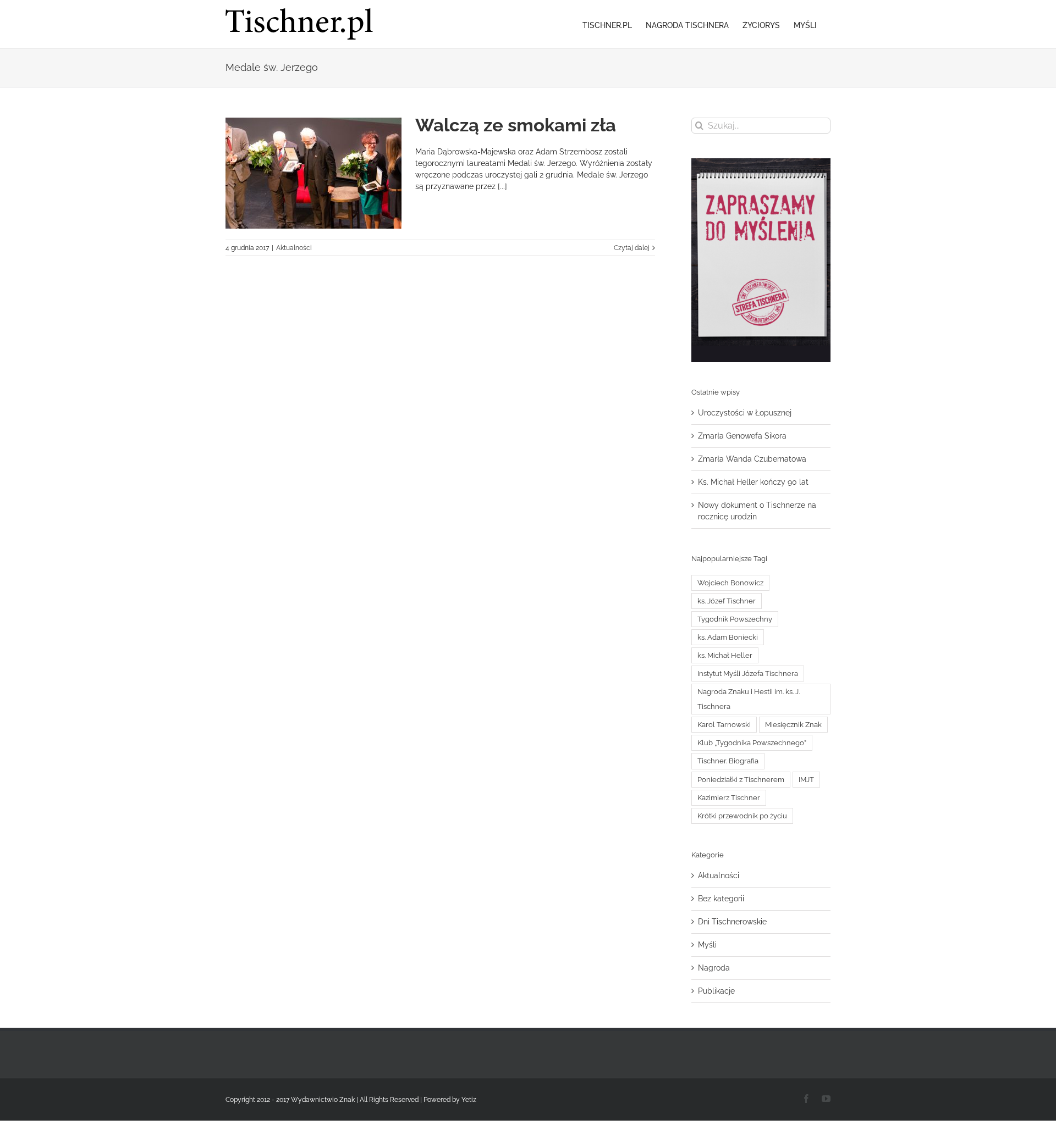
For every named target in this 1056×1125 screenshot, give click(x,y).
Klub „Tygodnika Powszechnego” (751, 743)
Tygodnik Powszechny (734, 619)
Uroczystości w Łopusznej (744, 412)
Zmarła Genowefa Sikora (742, 435)
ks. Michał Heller (724, 655)
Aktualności (294, 248)
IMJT (806, 779)
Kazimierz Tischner (728, 798)
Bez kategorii (721, 898)
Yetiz (468, 1100)
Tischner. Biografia (727, 761)
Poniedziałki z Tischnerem (740, 779)
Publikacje (716, 991)
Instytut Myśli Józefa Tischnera (747, 673)
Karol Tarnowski (724, 725)
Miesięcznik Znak (793, 725)
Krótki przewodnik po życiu (742, 816)
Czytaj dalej (632, 248)
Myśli (707, 944)
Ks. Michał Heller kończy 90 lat (753, 482)
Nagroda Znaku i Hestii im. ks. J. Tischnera (748, 699)
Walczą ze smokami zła (515, 125)
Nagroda (714, 967)
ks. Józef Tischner (726, 601)
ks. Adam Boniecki (727, 637)
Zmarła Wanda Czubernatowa (752, 459)
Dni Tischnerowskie (732, 921)
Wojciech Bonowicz (730, 583)
